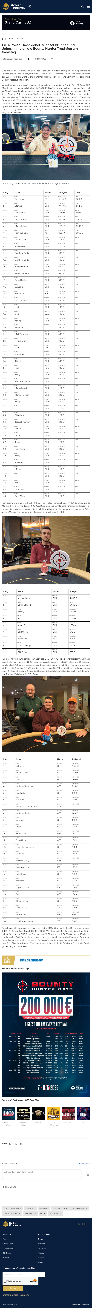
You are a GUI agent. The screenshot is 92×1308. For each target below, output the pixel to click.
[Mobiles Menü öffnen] (88, 7)
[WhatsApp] (21, 1144)
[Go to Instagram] (79, 1224)
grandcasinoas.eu (20, 947)
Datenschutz (85, 1304)
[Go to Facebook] (83, 1224)
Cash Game (30, 1208)
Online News (8, 1248)
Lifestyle (41, 1244)
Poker (42, 1213)
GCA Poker (43, 1208)
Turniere (6, 1258)
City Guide (7, 1253)
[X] (16, 1144)
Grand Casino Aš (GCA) (43, 74)
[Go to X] (88, 1224)
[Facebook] (10, 1144)
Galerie (41, 1258)
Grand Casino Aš (15, 39)
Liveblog (41, 1262)
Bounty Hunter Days (12, 1208)
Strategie (42, 1248)
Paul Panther (30, 1213)
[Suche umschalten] (82, 6)
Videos (41, 1253)
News (40, 1239)
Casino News (8, 1244)
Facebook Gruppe (71, 943)
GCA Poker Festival (61, 1208)
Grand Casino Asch (12, 1213)
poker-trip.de (84, 71)
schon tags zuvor (14, 85)
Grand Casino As (80, 1208)
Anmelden (85, 1164)
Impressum (76, 1304)
